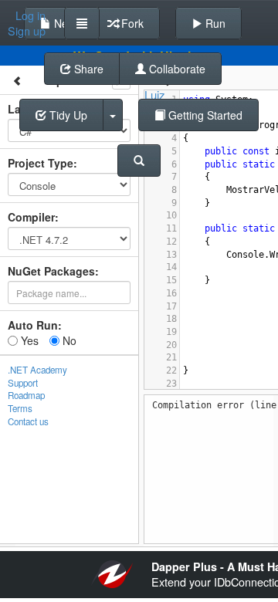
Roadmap (26, 395)
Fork (131, 23)
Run (213, 23)
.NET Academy (37, 370)
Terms (20, 408)
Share (87, 68)
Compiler (31, 217)
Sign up (27, 31)
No (67, 340)
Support (23, 383)
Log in (30, 15)
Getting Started (203, 115)
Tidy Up (66, 115)
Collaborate (175, 68)
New (63, 23)
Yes (28, 340)
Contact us (28, 421)
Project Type (40, 163)
